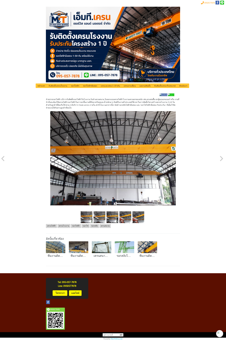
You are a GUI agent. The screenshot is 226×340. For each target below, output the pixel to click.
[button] (219, 333)
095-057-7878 (69, 282)
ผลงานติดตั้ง (145, 85)
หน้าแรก (41, 85)
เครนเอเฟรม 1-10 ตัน (110, 85)
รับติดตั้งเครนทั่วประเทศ (165, 85)
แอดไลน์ (75, 293)
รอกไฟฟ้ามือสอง (90, 85)
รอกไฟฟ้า (75, 85)
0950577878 (69, 286)
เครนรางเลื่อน (130, 85)
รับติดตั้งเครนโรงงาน (58, 85)
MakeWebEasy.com (116, 339)
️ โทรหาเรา (60, 293)
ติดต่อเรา (183, 85)
